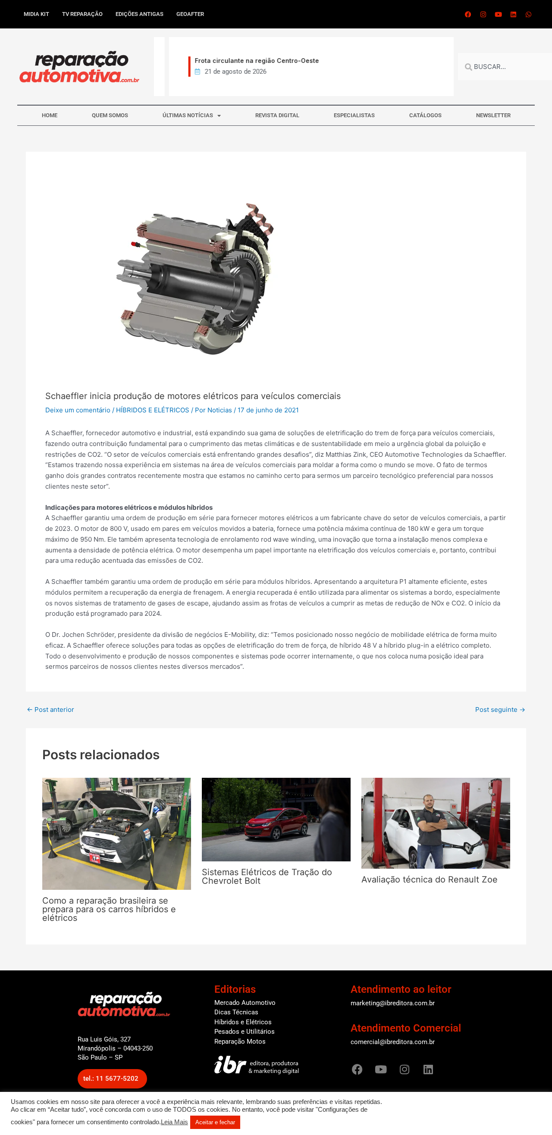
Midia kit (36, 14)
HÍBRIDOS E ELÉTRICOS (152, 410)
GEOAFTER (190, 14)
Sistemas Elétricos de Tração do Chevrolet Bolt (267, 876)
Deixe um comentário (77, 410)
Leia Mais (174, 1122)
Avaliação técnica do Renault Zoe (429, 879)
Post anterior (50, 709)
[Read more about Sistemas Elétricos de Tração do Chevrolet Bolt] (276, 819)
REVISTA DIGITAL (277, 115)
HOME (49, 115)
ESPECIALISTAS (354, 115)
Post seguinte (500, 709)
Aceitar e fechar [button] (215, 1122)
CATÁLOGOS (425, 115)
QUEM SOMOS (110, 115)
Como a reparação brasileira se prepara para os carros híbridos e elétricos (109, 909)
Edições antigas (139, 14)
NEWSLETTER (493, 115)
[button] (112, 1078)
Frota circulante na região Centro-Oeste (247, 60)
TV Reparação (82, 14)
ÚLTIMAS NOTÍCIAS (188, 115)
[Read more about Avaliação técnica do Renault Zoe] (435, 823)
